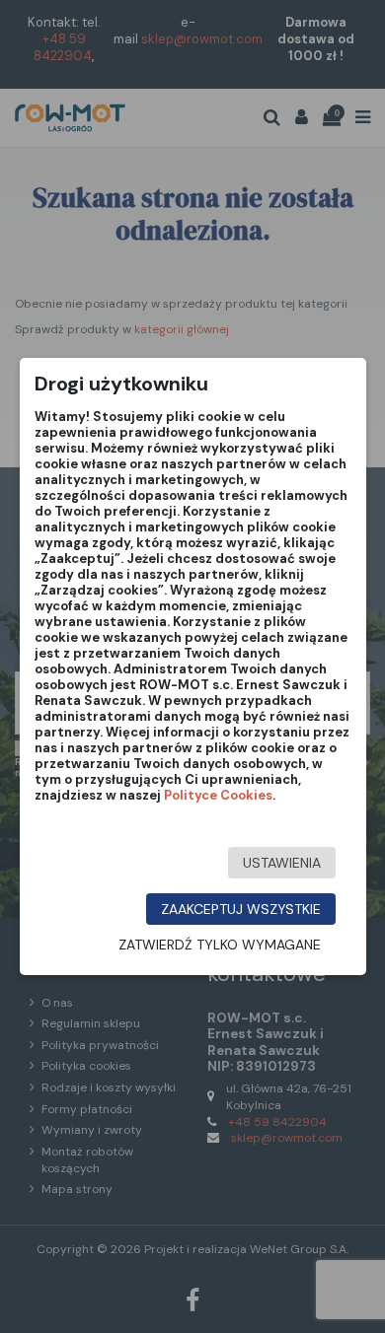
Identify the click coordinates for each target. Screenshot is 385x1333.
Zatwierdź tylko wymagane (219, 944)
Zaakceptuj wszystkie (241, 909)
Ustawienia (282, 863)
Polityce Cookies (218, 795)
